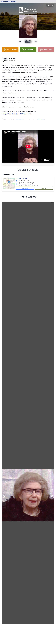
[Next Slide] (52, 495)
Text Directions (25, 188)
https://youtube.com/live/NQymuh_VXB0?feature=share (16, 114)
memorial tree (19, 119)
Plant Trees (44, 188)
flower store (41, 119)
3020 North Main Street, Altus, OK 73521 (28, 185)
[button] (9, 181)
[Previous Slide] (4, 495)
